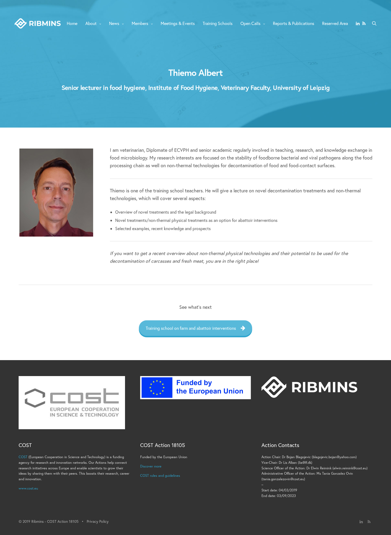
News (114, 23)
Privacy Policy (98, 521)
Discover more (150, 466)
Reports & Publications (293, 23)
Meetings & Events (178, 23)
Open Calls (250, 23)
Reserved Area (335, 23)
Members (140, 23)
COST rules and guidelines (160, 475)
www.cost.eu (28, 488)
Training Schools (217, 23)
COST (23, 457)
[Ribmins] (38, 23)
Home (72, 23)
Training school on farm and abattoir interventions (191, 328)
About (91, 23)
